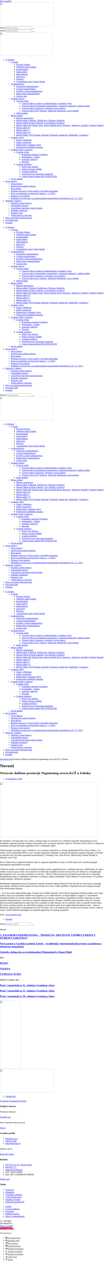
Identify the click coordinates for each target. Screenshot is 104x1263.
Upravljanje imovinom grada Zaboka (26, 208)
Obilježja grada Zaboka (26, 67)
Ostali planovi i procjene (21, 215)
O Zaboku (9, 60)
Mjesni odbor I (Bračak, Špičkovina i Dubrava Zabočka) (40, 120)
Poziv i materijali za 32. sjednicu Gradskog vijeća (27, 985)
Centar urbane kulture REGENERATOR (39, 176)
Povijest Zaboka (23, 64)
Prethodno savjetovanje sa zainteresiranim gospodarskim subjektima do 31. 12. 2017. (47, 198)
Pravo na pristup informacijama (18, 218)
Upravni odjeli (22, 101)
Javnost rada (21, 96)
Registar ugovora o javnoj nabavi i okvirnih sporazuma (34, 191)
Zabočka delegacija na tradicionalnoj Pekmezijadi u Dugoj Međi (36, 952)
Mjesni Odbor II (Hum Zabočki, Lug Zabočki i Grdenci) (40, 123)
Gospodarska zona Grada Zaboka (30, 81)
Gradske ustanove (24, 164)
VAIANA (5, 968)
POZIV (4, 963)
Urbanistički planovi (19, 205)
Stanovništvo (21, 72)
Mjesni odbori (17, 115)
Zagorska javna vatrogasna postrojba (37, 174)
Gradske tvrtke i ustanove (22, 150)
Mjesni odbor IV (23, 128)
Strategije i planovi (13, 201)
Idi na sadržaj (5, 1)
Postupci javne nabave (20, 196)
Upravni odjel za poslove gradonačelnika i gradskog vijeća (47, 103)
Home (2, 759)
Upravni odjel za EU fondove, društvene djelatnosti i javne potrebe (50, 111)
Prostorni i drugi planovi (21, 203)
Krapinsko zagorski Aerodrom (35, 154)
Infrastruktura (22, 74)
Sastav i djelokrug (24, 140)
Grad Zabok (18, 1221)
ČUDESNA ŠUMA (10, 974)
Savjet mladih (16, 179)
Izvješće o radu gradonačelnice (29, 91)
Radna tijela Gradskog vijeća (28, 145)
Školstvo (20, 79)
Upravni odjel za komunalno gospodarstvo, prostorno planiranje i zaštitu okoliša (56, 106)
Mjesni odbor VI (23, 133)
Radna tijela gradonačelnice (28, 94)
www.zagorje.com (13, 914)
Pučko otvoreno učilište (32, 169)
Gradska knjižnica (29, 171)
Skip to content (6, 1226)
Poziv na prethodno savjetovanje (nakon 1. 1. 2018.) (33, 193)
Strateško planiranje (19, 210)
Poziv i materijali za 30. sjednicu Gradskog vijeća (27, 996)
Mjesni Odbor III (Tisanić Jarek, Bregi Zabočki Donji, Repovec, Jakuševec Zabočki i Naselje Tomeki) (60, 125)
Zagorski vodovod (29, 159)
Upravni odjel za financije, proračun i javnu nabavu (44, 108)
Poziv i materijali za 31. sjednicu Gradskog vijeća (27, 990)
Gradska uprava (17, 98)
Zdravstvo (20, 77)
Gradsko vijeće (17, 137)
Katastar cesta (17, 213)
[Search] (33, 28)
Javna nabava (11, 181)
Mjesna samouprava (24, 118)
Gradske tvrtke (22, 152)
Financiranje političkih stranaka (29, 147)
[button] (7, 1228)
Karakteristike (22, 69)
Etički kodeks (22, 113)
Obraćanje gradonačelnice (27, 86)
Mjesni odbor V (23, 130)
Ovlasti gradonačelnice (26, 89)
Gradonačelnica (17, 84)
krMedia (16, 1223)
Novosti (8, 759)
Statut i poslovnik (23, 142)
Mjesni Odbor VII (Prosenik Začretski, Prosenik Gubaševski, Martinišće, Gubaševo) (52, 135)
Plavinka (25, 162)
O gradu (14, 62)
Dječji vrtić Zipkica (30, 167)
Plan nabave (16, 188)
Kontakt (8, 223)
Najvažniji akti (11, 220)
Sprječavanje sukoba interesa (23, 186)
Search (3, 28)
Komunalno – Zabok (31, 157)
